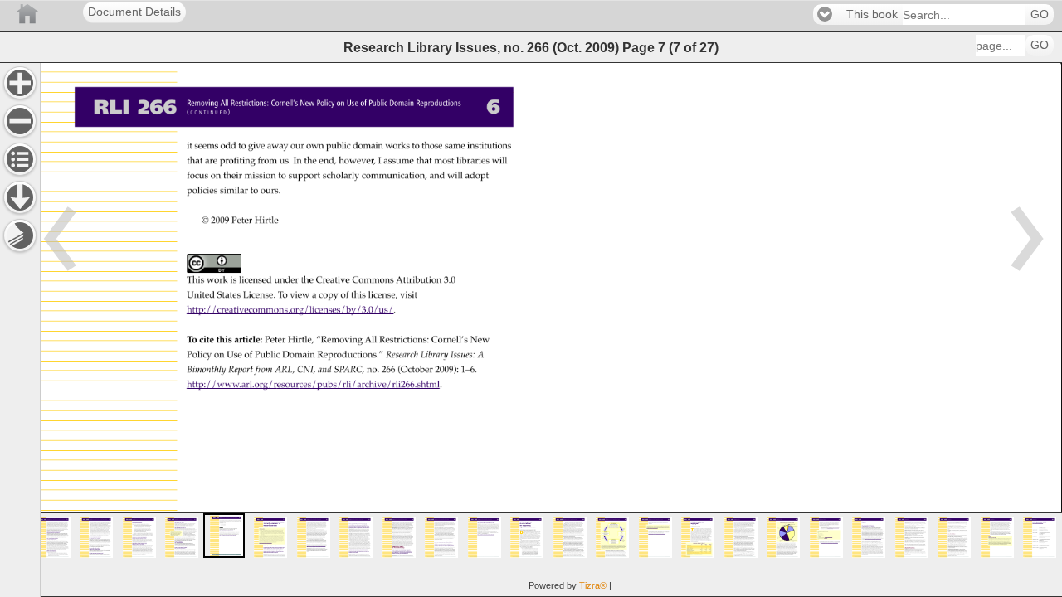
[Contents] (20, 159)
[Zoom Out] (20, 121)
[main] (551, 329)
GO (1039, 14)
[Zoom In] (20, 83)
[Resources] (20, 197)
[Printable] (20, 235)
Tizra (593, 585)
